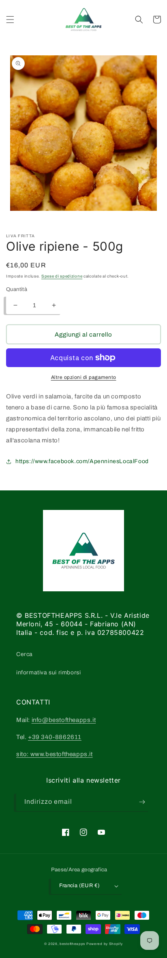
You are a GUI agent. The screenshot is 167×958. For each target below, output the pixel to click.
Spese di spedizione (61, 276)
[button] (10, 19)
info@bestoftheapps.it (64, 720)
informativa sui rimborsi (48, 672)
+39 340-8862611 (54, 737)
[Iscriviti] (142, 802)
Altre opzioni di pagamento (83, 377)
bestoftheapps (73, 944)
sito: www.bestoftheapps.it (54, 754)
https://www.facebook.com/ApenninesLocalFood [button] (82, 461)
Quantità (16, 289)
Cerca (24, 654)
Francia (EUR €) (79, 885)
